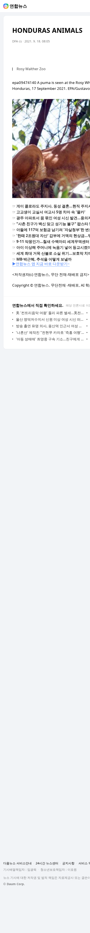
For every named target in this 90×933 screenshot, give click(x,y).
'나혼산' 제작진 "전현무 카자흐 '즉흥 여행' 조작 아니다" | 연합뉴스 (50, 332)
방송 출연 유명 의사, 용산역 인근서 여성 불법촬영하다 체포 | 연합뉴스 (50, 326)
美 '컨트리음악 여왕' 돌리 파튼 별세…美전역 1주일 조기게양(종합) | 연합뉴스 (50, 312)
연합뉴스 (18, 6)
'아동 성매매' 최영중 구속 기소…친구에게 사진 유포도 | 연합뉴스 (50, 339)
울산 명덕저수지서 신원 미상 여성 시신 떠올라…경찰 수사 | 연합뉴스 (50, 319)
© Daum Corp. (14, 884)
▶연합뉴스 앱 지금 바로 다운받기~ (41, 263)
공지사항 (68, 863)
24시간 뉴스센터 (47, 863)
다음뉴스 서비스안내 (17, 863)
